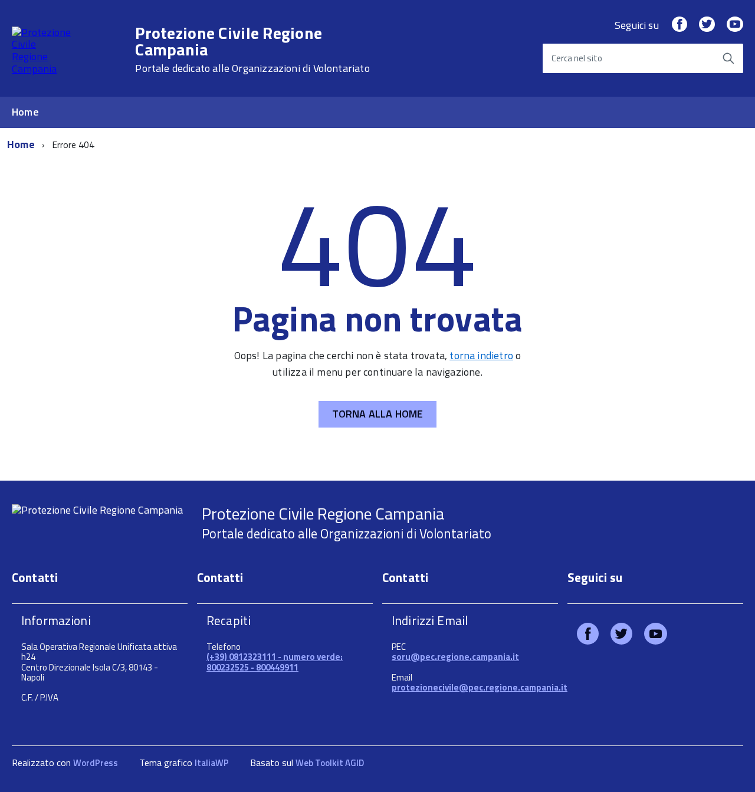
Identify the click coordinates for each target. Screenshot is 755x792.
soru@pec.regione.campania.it (455, 656)
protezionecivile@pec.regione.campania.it (479, 687)
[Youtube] (655, 636)
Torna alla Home (378, 414)
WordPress (95, 763)
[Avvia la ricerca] (728, 58)
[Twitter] (706, 25)
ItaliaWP (212, 763)
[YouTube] (735, 25)
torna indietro (481, 355)
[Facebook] (679, 25)
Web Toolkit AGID (330, 763)
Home (25, 112)
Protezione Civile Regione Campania (252, 49)
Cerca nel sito (577, 58)
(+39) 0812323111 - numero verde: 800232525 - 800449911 (274, 661)
